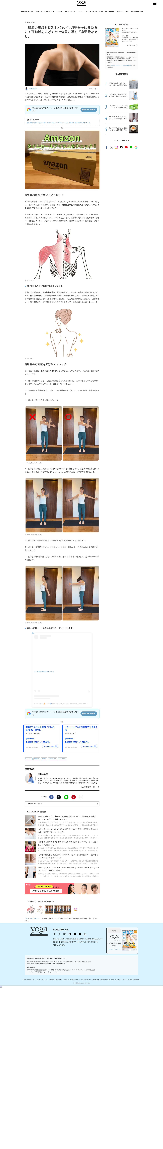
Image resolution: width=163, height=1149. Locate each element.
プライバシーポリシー (70, 979)
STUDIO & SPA (137, 12)
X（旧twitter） (59, 797)
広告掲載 (51, 979)
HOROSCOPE (122, 12)
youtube (74, 934)
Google (136, 147)
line (131, 147)
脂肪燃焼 (37, 758)
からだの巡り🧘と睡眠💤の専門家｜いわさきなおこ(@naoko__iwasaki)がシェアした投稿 (65, 703)
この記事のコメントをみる (35, 804)
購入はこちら (131, 45)
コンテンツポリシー (85, 979)
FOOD (80, 12)
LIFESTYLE (109, 12)
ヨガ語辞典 (136, 979)
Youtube (126, 147)
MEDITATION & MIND (44, 12)
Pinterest (73, 797)
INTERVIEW (70, 12)
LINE (66, 797)
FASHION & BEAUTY (94, 12)
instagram (116, 147)
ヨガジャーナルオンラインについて (110, 979)
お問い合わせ (27, 979)
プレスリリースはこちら (39, 979)
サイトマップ (127, 979)
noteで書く (81, 797)
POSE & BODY (27, 12)
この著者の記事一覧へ (88, 787)
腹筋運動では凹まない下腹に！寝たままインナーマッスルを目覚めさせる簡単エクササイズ (58, 123)
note (121, 147)
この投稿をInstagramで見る (44, 671)
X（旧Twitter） (59, 934)
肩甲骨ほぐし (62, 758)
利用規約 (59, 979)
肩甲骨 (44, 758)
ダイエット (29, 758)
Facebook (51, 797)
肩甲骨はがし (53, 758)
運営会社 (95, 979)
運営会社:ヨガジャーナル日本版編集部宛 (121, 65)
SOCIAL (59, 12)
